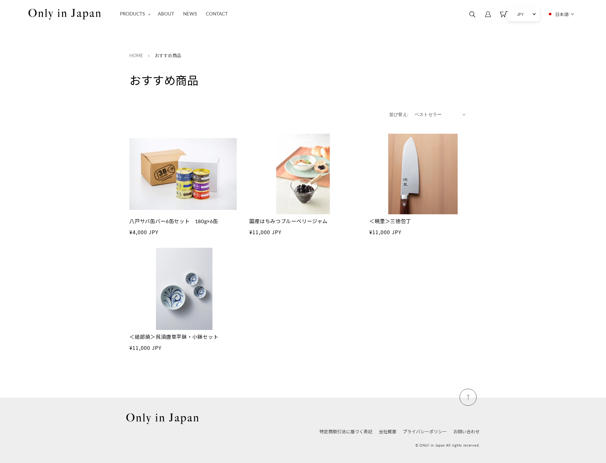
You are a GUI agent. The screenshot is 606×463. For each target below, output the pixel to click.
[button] (134, 14)
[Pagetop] (468, 397)
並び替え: (398, 114)
